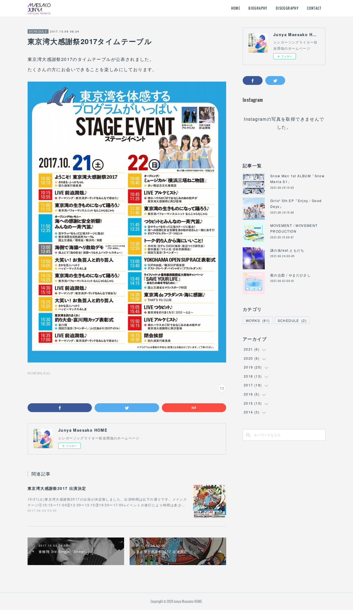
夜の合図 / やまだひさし (290, 275)
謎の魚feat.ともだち (287, 250)
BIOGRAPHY (258, 8)
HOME (235, 8)
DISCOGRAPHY (287, 8)
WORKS (258, 320)
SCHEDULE (38, 31)
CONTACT (314, 8)
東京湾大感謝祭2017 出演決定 (57, 488)
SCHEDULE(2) (39, 373)
